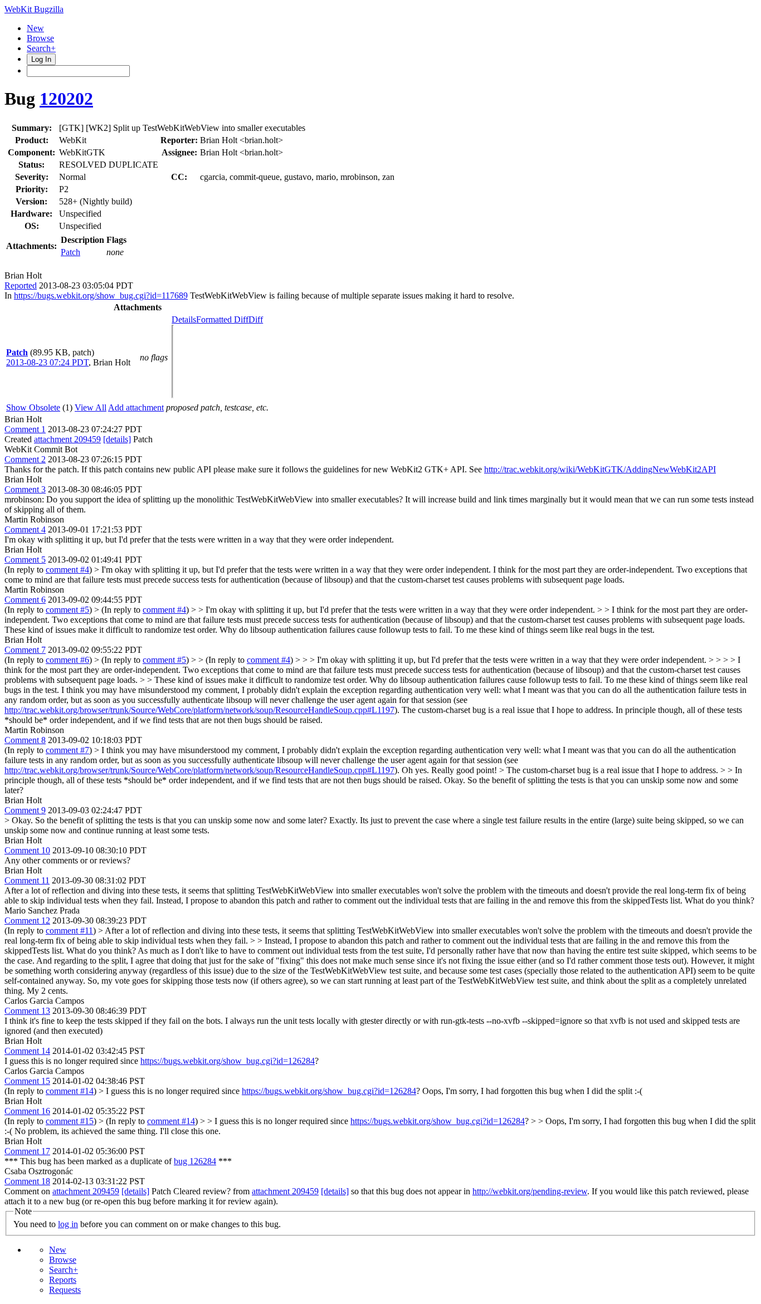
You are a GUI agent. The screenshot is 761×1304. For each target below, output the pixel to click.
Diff (255, 319)
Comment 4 (25, 529)
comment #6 (67, 660)
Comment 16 (27, 1111)
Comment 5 (25, 559)
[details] (117, 439)
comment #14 (70, 1091)
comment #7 (67, 750)
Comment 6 (25, 599)
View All (90, 407)
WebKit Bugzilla (34, 9)
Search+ (41, 48)
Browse (40, 38)
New (35, 28)
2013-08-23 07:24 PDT (47, 362)
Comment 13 (27, 1010)
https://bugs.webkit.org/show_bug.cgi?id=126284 (227, 1061)
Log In (41, 59)
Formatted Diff (222, 319)
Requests (65, 1290)
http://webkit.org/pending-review (529, 1191)
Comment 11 (27, 880)
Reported (20, 285)
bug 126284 (195, 1161)
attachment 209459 (67, 439)
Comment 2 (25, 459)
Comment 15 (27, 1081)
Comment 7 (25, 650)
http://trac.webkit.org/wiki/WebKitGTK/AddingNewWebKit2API (600, 469)
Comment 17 (27, 1151)
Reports (62, 1280)
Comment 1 (25, 429)
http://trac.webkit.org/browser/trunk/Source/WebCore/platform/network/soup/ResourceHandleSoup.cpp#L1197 (199, 710)
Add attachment (136, 407)
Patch (70, 252)
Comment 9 (25, 810)
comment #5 (67, 609)
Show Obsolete (33, 407)
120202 (66, 99)
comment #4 (67, 569)
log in (68, 1224)
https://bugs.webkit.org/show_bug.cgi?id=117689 (101, 295)
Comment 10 (27, 850)
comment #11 (69, 930)
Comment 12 (27, 920)
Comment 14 (27, 1051)
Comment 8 (25, 740)
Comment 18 (27, 1181)
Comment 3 (25, 489)
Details (184, 319)
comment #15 (70, 1121)
